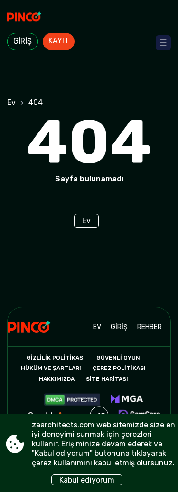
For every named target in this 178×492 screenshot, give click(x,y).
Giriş (22, 41)
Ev (11, 102)
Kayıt (58, 40)
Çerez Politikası (119, 368)
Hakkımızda (57, 379)
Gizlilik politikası (56, 357)
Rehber (149, 327)
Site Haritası (107, 379)
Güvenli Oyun (118, 357)
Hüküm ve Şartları (51, 368)
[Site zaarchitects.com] (89, 17)
